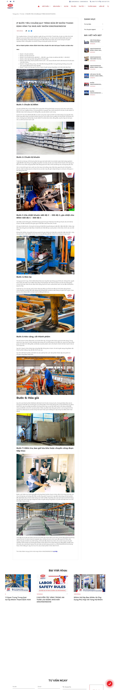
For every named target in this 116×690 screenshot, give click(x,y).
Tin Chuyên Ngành (90, 29)
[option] (20, 587)
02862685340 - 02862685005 (79, 1)
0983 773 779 (95, 1)
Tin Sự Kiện (87, 24)
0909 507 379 (105, 1)
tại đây (55, 551)
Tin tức (22, 14)
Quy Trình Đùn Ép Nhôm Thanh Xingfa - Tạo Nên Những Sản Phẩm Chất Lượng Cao (93, 599)
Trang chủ (16, 14)
